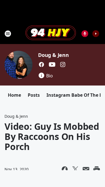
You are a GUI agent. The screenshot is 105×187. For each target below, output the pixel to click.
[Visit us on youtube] (52, 64)
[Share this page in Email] (86, 169)
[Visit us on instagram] (62, 64)
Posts (34, 95)
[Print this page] (97, 169)
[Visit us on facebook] (41, 64)
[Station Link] (50, 33)
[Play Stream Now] (95, 33)
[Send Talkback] (84, 33)
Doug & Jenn (53, 55)
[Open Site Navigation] (7, 33)
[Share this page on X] (75, 169)
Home (14, 95)
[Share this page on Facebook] (65, 169)
